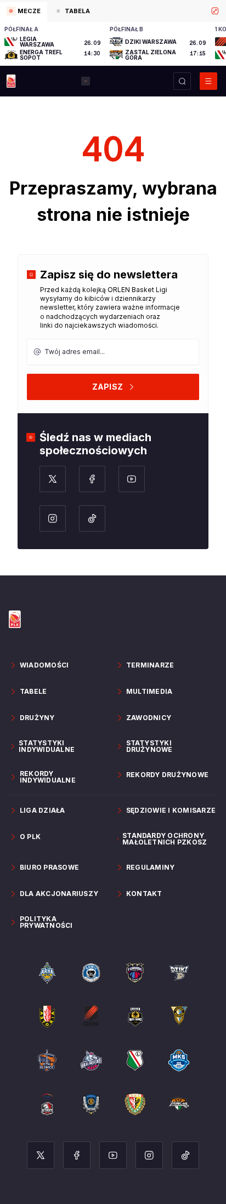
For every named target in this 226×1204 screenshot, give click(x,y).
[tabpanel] (113, 44)
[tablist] (113, 11)
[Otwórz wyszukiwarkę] (182, 81)
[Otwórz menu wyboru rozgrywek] (85, 81)
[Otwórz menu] (208, 81)
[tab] (23, 12)
